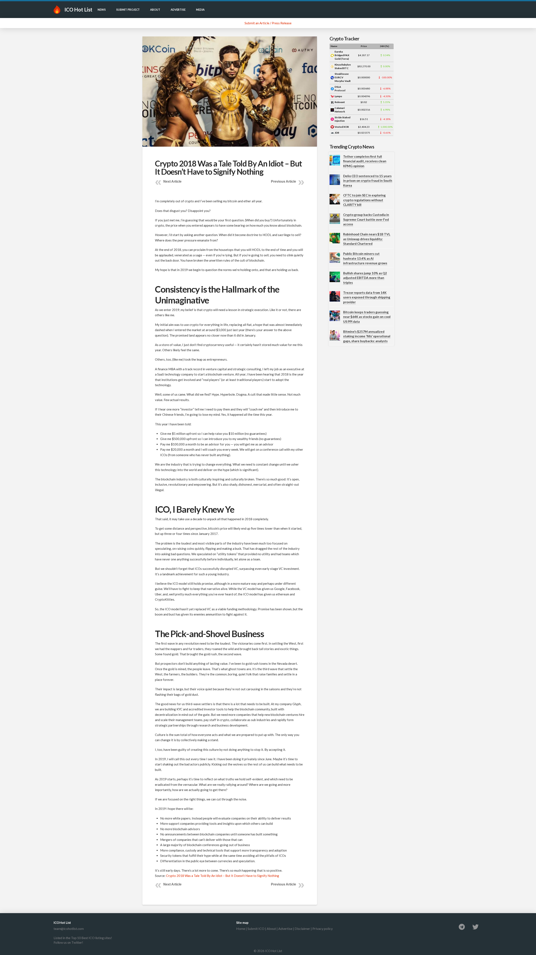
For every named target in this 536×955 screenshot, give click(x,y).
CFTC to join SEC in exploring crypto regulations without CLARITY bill (364, 199)
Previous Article (283, 181)
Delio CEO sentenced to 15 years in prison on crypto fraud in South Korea (367, 180)
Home (240, 928)
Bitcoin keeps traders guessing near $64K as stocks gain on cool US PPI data (366, 316)
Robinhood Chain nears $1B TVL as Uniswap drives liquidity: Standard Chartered (366, 238)
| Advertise (284, 928)
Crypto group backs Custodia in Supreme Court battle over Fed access (366, 219)
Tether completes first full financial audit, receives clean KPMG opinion (364, 161)
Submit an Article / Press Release (268, 23)
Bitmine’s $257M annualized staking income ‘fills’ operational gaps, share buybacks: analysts (366, 336)
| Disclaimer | (302, 928)
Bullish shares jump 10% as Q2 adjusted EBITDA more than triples (365, 277)
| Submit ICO (254, 928)
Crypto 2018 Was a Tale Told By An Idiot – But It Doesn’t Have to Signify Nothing (222, 876)
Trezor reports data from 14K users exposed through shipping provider (366, 297)
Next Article (172, 181)
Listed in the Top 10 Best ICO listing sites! (83, 938)
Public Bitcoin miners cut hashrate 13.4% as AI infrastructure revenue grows (365, 258)
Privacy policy (322, 928)
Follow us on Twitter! (68, 942)
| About (270, 928)
